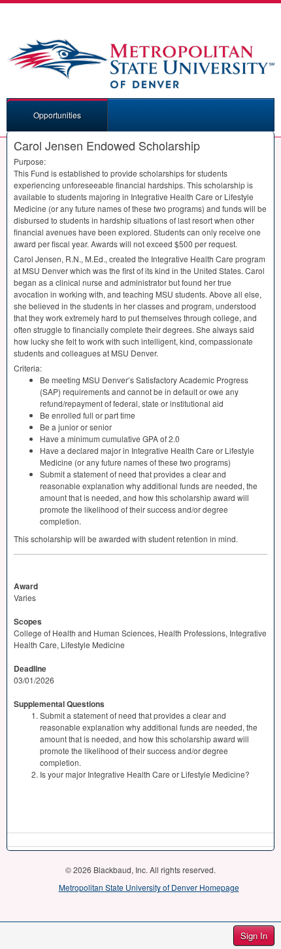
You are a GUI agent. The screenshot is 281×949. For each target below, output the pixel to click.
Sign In (253, 935)
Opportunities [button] (57, 114)
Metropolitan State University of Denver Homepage (149, 887)
